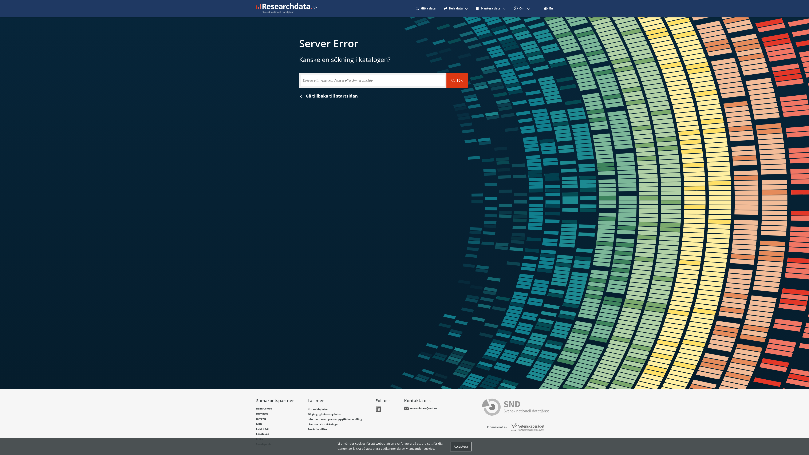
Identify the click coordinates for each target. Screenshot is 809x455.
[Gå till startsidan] (286, 8)
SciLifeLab (262, 434)
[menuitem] (425, 8)
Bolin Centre (264, 408)
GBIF (268, 429)
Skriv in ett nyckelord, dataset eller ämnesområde (337, 80)
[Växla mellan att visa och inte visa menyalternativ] (466, 8)
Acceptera (461, 446)
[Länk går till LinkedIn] (378, 409)
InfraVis (261, 418)
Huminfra (262, 413)
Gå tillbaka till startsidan (331, 96)
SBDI (259, 429)
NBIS (259, 424)
